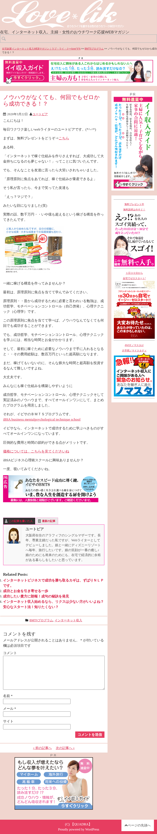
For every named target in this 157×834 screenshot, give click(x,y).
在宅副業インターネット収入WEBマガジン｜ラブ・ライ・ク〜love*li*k (41, 48)
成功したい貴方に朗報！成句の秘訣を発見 (36, 596)
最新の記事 (48, 521)
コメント (10, 653)
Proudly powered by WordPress (78, 829)
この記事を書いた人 (21, 521)
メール (9, 708)
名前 (8, 696)
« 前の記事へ (42, 748)
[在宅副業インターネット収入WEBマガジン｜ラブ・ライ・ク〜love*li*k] (73, 3)
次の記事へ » (65, 748)
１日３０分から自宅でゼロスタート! (134, 276)
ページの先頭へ (139, 825)
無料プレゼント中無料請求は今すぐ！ (134, 207)
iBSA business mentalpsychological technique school (42, 419)
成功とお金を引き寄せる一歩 (25, 591)
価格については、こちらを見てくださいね (36, 451)
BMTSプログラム (94, 48)
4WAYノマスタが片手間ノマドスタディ (134, 348)
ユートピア (40, 114)
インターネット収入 (68, 620)
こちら (64, 138)
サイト (8, 721)
